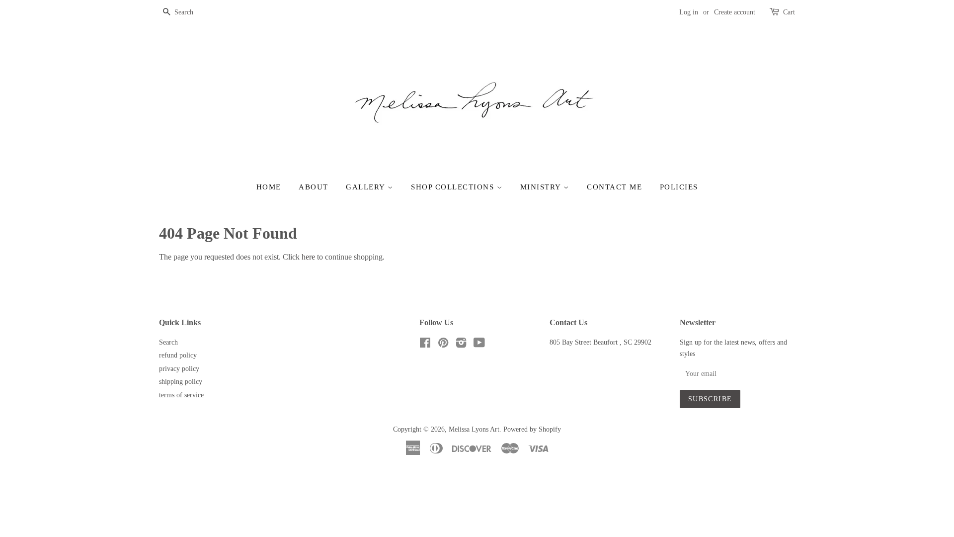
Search (168, 342)
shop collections (454, 187)
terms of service (181, 395)
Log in (688, 12)
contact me (614, 187)
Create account (734, 12)
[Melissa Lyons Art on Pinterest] (443, 345)
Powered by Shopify (532, 429)
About (313, 187)
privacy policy (179, 368)
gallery (367, 187)
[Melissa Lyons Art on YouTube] (479, 345)
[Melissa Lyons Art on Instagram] (461, 345)
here (308, 257)
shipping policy (180, 381)
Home (268, 187)
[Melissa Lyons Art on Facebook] (425, 345)
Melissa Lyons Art (474, 429)
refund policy (178, 355)
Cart (789, 12)
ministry (542, 187)
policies (679, 187)
